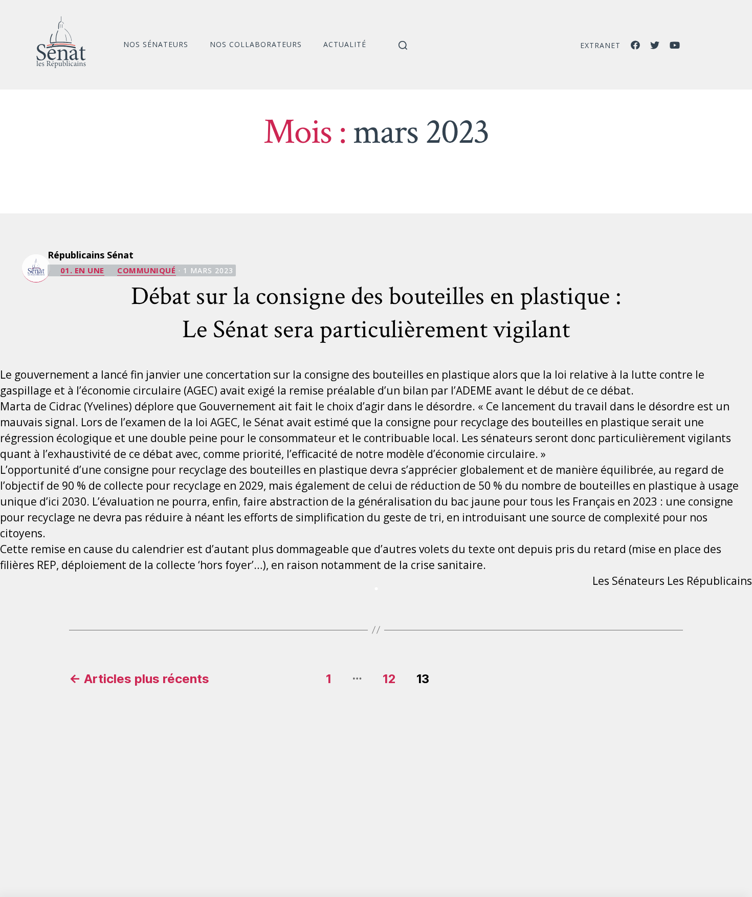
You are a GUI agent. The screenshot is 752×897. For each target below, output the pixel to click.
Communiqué (146, 270)
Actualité (344, 44)
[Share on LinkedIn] (376, 588)
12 (389, 678)
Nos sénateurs (155, 44)
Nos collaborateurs (256, 44)
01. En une (82, 270)
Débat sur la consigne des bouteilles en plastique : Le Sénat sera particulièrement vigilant (376, 313)
